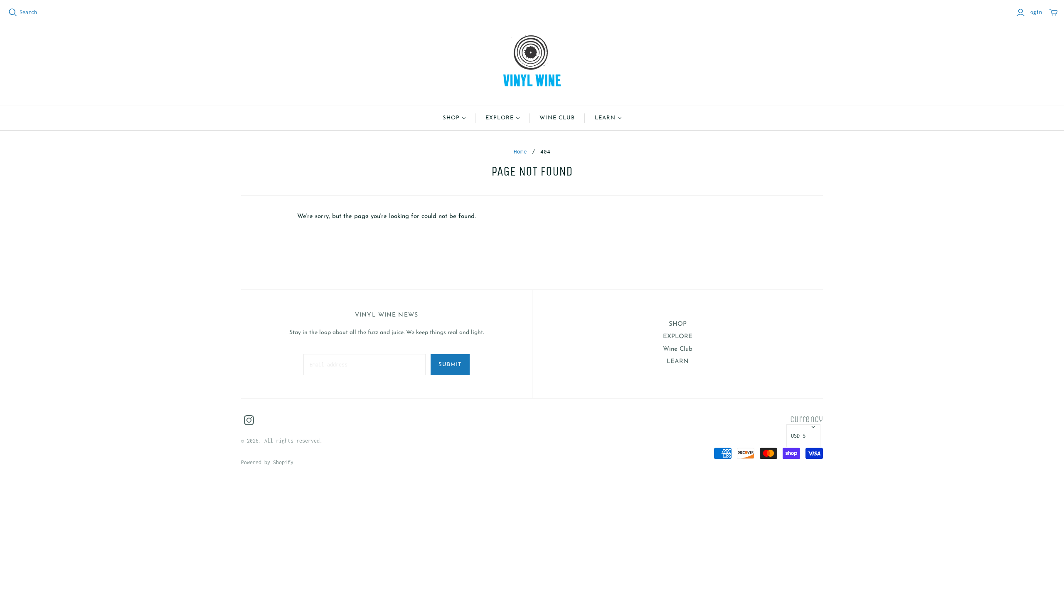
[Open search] (13, 12)
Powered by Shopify (267, 462)
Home (520, 151)
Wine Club (556, 118)
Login (1034, 12)
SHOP (451, 118)
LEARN (605, 118)
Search (28, 12)
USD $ (798, 436)
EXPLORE (499, 118)
